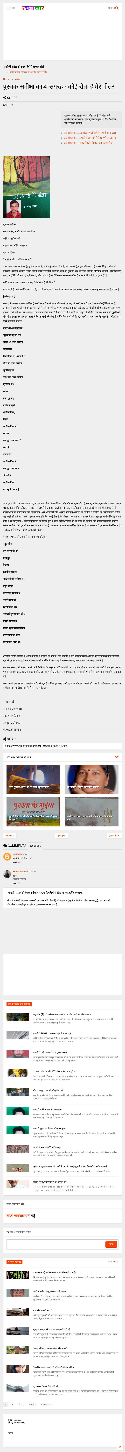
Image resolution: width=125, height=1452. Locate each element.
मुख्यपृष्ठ (61, 836)
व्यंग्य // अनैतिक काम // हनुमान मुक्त (47, 1109)
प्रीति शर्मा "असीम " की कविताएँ (45, 1386)
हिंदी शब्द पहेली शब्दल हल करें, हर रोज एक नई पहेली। (28, 72)
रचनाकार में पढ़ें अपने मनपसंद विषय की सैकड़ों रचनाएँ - (54, 1272)
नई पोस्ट (10, 836)
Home (6, 79)
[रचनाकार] (33, 9)
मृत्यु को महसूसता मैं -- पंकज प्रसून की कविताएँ (51, 1329)
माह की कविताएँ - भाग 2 (42, 1310)
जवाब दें (15, 862)
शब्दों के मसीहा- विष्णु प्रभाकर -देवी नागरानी (50, 1291)
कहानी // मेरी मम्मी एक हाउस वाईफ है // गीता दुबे (52, 1033)
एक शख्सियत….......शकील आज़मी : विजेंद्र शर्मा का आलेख (90, 137)
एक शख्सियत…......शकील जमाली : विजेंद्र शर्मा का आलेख (90, 132)
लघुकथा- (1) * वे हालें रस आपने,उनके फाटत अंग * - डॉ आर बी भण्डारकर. (62, 1014)
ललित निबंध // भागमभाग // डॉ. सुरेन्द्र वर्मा (49, 1182)
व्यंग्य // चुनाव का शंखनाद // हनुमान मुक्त (49, 1128)
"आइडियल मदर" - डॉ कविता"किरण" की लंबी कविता (53, 1367)
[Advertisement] (62, 37)
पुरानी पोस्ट (114, 836)
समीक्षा (17, 79)
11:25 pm (32, 872)
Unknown (18, 854)
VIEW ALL (112, 1262)
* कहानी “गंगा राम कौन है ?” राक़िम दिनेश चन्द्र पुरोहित (54, 1071)
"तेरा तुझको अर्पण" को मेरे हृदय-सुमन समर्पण (29, 787)
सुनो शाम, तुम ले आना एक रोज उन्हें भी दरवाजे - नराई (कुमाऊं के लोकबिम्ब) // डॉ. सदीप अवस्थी (70, 1166)
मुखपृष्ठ (10, 1433)
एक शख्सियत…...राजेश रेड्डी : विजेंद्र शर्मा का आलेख (88, 142)
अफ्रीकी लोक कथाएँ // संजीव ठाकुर (47, 1147)
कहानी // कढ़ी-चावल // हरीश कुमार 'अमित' (50, 1052)
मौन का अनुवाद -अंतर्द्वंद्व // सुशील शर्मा (48, 1090)
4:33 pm (26, 854)
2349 (31, 1404)
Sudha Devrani (20, 871)
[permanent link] (12, 104)
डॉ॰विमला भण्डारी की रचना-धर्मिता (83, 787)
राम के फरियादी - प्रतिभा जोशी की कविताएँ (49, 1348)
